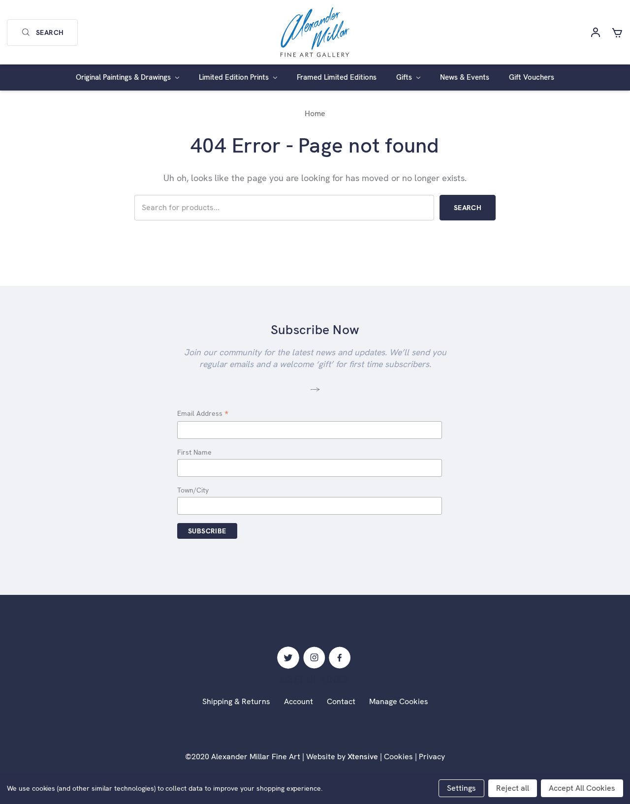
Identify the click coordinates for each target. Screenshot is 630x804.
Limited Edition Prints (235, 77)
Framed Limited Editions (337, 77)
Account (298, 701)
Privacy (432, 756)
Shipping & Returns (236, 701)
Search (49, 32)
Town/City (193, 490)
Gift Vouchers (531, 77)
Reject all (512, 788)
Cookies (398, 756)
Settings (461, 788)
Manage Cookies (398, 701)
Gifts (405, 77)
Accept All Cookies (582, 788)
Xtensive (362, 756)
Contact (341, 701)
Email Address (202, 414)
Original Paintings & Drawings (124, 77)
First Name (194, 452)
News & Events (464, 77)
